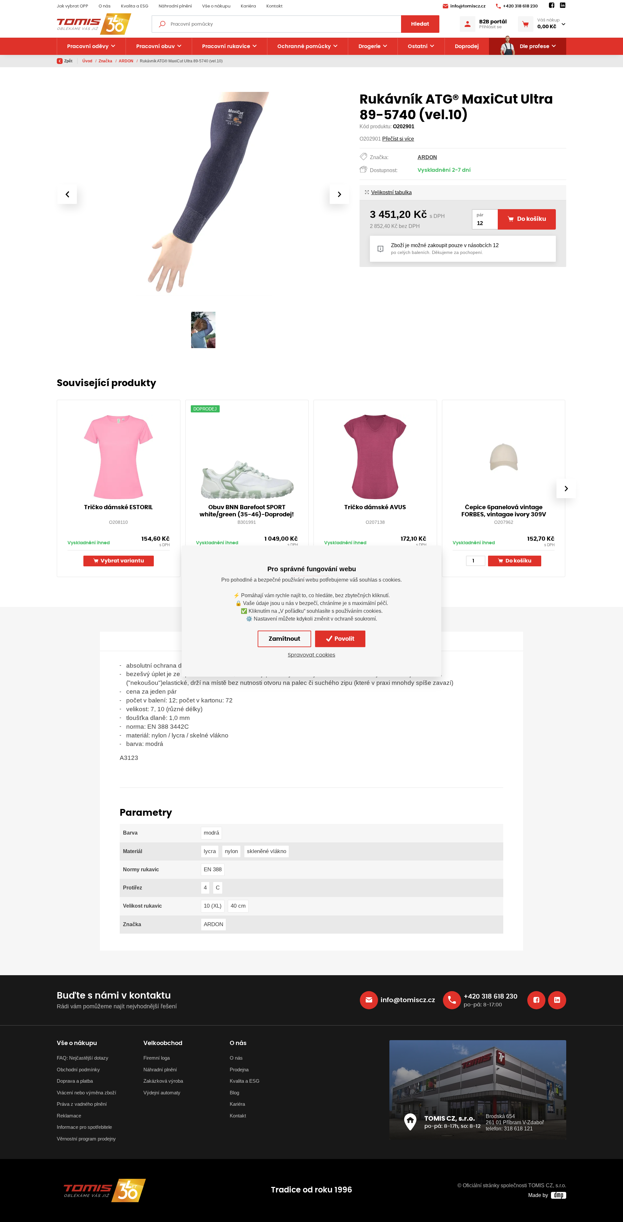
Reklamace (69, 1115)
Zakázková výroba (163, 1081)
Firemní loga (156, 1058)
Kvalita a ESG (134, 6)
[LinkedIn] (562, 5)
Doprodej (467, 46)
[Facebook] (551, 5)
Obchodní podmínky (78, 1069)
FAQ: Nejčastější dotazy (82, 1058)
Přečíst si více (398, 139)
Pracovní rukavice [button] (226, 46)
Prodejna (239, 1069)
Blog (234, 1092)
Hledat (420, 24)
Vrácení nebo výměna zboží (86, 1092)
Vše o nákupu (216, 6)
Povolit (343, 639)
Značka (106, 61)
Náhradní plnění (175, 6)
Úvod (87, 61)
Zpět (68, 61)
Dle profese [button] (534, 46)
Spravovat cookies (311, 655)
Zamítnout (284, 639)
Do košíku (518, 561)
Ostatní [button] (418, 46)
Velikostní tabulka (391, 192)
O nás (105, 6)
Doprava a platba (75, 1081)
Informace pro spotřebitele (84, 1127)
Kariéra (248, 6)
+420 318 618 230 (520, 6)
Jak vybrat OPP (72, 6)
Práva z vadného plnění (82, 1104)
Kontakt (274, 6)
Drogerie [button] (370, 46)
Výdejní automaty (161, 1092)
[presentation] (67, 194)
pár (480, 214)
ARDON (126, 61)
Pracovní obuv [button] (155, 46)
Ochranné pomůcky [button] (304, 46)
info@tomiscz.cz (467, 6)
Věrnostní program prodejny (86, 1138)
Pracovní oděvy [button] (88, 46)
